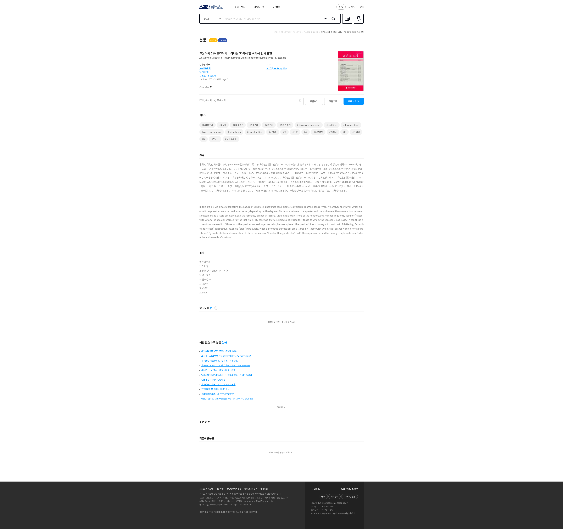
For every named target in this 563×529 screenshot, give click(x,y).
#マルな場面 (230, 139)
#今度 (295, 132)
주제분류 (239, 7)
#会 (305, 132)
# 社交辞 (273, 132)
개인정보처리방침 (233, 488)
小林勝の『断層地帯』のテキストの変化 (219, 360)
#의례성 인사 (207, 124)
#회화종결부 (238, 124)
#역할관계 (269, 124)
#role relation (234, 132)
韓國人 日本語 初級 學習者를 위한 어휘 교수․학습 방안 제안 (227, 398)
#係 (344, 132)
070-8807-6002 (349, 489)
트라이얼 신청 (349, 496)
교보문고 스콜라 (206, 488)
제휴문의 (334, 496)
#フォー (215, 139)
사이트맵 (264, 488)
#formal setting (254, 132)
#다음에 (222, 124)
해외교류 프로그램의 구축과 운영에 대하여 (219, 351)
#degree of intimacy (211, 132)
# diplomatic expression (308, 124)
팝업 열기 (215, 308)
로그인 (341, 6)
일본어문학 (204, 71)
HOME (276, 32)
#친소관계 (254, 124)
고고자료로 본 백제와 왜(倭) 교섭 (215, 389)
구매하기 (352, 101)
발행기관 (258, 7)
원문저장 (333, 101)
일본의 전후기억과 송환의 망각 (214, 379)
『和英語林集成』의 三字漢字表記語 (217, 393)
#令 (284, 132)
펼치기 (280, 407)
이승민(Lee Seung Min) (277, 68)
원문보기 (314, 101)
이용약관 (219, 488)
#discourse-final (350, 124)
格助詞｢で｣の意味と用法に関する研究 (218, 370)
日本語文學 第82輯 (207, 75)
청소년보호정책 (250, 488)
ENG (362, 6)
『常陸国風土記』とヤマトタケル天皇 (218, 384)
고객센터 (352, 6)
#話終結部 (318, 132)
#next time (332, 124)
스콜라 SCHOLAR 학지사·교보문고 (210, 8)
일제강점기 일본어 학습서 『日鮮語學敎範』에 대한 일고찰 (226, 374)
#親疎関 (332, 132)
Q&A (323, 496)
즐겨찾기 (358, 23)
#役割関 (356, 132)
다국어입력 (347, 23)
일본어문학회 (205, 68)
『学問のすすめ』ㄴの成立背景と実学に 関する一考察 (225, 365)
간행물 (276, 7)
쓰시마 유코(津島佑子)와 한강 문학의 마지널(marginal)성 (226, 355)
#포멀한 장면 (285, 124)
